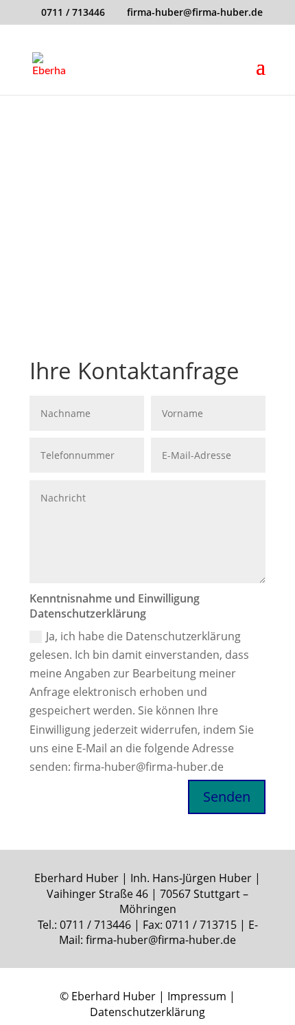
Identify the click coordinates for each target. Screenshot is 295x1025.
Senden (226, 796)
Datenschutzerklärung (147, 1012)
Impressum (196, 996)
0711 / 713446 (73, 12)
